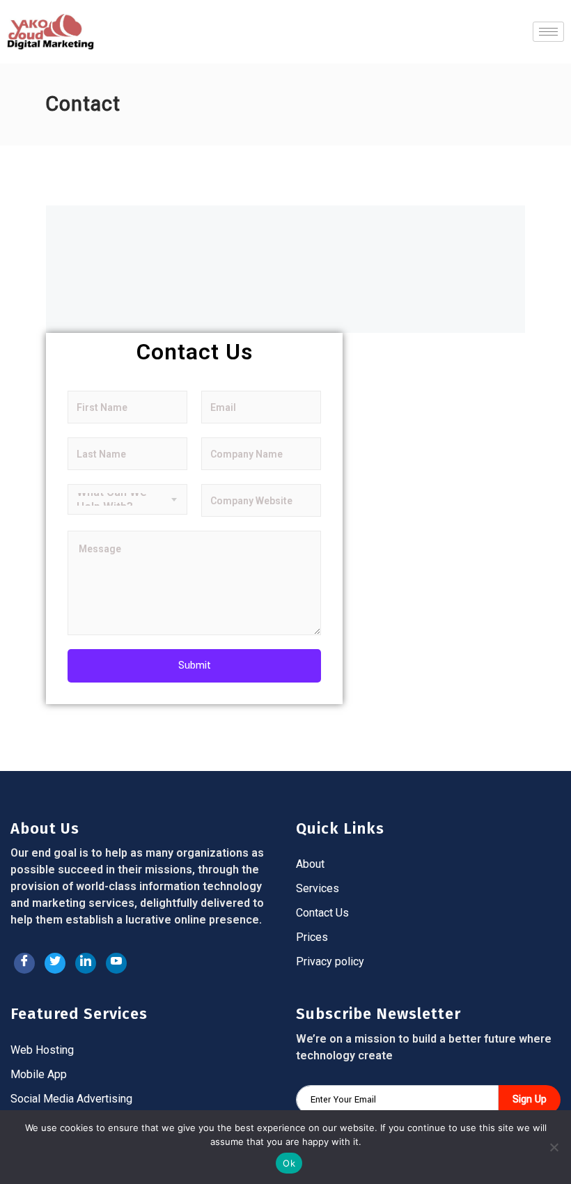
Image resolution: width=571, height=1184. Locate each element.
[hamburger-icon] (548, 32)
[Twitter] (55, 963)
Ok (289, 1163)
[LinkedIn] (85, 963)
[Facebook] (24, 963)
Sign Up (530, 1099)
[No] (554, 1147)
